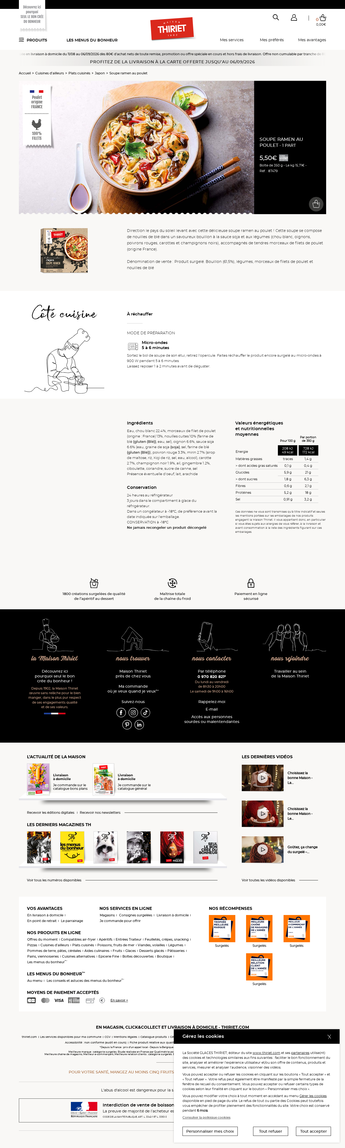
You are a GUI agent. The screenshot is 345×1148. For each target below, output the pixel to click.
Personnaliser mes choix (210, 1131)
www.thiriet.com (266, 1053)
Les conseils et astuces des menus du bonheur (85, 981)
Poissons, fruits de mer (115, 945)
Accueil (25, 73)
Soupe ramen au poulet (128, 73)
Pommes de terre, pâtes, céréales (54, 951)
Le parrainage (72, 921)
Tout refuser (270, 1131)
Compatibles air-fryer (78, 939)
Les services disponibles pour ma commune (70, 1037)
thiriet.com (29, 1037)
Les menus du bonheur (92, 40)
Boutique (164, 956)
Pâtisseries (176, 951)
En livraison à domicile (45, 915)
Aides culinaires (96, 951)
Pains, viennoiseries (43, 956)
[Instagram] (133, 712)
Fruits (117, 951)
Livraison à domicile (173, 915)
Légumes (175, 945)
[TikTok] (145, 712)
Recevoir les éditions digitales (50, 812)
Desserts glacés (151, 951)
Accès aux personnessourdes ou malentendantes (211, 719)
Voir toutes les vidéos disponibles (268, 880)
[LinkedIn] (139, 724)
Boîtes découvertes (138, 956)
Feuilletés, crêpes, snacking (167, 939)
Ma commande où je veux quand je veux (133, 689)
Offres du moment (42, 939)
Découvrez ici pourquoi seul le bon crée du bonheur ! (55, 676)
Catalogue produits (153, 1037)
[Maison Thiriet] (173, 29)
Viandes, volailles (151, 945)
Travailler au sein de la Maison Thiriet (290, 674)
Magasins (107, 915)
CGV (108, 1037)
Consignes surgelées (135, 915)
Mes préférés (272, 39)
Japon (100, 73)
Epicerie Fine (108, 956)
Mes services (232, 39)
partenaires (300, 1053)
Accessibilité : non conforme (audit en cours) (95, 1042)
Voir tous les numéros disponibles (54, 880)
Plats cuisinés (79, 73)
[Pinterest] (127, 724)
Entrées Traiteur (129, 939)
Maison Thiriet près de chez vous (133, 674)
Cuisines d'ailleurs (49, 73)
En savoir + (119, 1000)
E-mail (212, 709)
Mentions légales (125, 1037)
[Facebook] (121, 712)
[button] (294, 18)
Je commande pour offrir (120, 921)
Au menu (34, 981)
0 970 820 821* (212, 676)
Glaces (130, 951)
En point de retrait (42, 921)
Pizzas (32, 945)
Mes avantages (312, 39)
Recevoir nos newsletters (100, 812)
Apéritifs (105, 939)
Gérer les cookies (313, 1096)
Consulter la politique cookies (206, 1117)
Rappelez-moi (211, 702)
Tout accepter (313, 1131)
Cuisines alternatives (78, 956)
